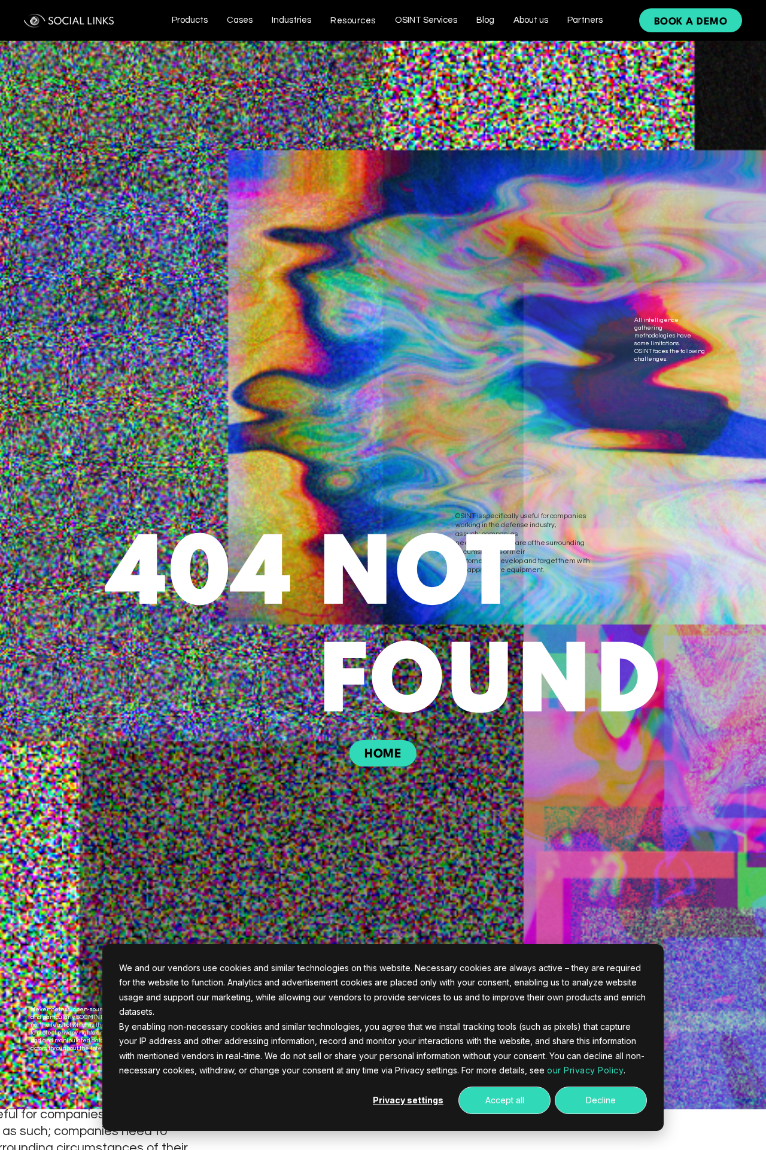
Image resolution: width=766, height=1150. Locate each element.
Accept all (504, 1100)
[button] (189, 20)
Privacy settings (408, 1100)
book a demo (691, 22)
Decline (601, 1100)
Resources (353, 20)
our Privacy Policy (585, 1070)
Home (383, 754)
